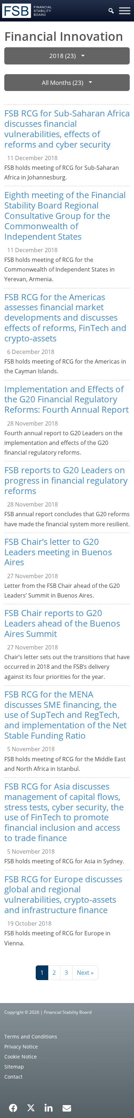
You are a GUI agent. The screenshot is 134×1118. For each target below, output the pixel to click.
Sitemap (14, 1066)
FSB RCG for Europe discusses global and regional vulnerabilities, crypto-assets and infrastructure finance (63, 894)
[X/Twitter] (31, 1107)
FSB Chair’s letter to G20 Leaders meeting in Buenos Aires (58, 552)
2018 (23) (62, 56)
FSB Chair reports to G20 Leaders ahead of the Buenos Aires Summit (62, 623)
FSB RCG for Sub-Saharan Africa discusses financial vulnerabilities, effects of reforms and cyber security (67, 128)
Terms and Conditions (30, 1036)
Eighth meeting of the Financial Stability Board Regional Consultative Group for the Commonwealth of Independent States (65, 215)
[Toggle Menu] (124, 10)
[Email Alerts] (67, 1107)
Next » (85, 973)
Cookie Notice (20, 1056)
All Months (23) (62, 82)
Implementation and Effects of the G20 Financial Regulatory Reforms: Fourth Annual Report (66, 399)
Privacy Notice (21, 1046)
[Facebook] (13, 1105)
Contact (13, 1076)
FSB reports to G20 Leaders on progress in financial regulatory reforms (66, 480)
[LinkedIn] (49, 1105)
